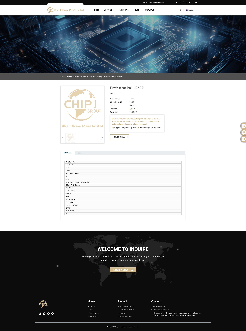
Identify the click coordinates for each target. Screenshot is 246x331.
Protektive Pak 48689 (116, 76)
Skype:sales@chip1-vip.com (125, 128)
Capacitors (123, 313)
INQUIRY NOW (120, 270)
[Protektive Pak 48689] (71, 138)
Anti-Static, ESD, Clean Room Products (77, 76)
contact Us (93, 316)
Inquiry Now (118, 137)
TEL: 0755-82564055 (159, 306)
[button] (102, 138)
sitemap (136, 327)
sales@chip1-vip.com (152, 128)
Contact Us (149, 10)
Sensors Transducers (126, 316)
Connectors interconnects (127, 310)
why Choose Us (94, 313)
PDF (133, 109)
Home (96, 10)
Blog (137, 10)
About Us (108, 10)
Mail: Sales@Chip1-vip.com (161, 310)
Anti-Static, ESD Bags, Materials (99, 76)
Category (123, 10)
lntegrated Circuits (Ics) (127, 306)
